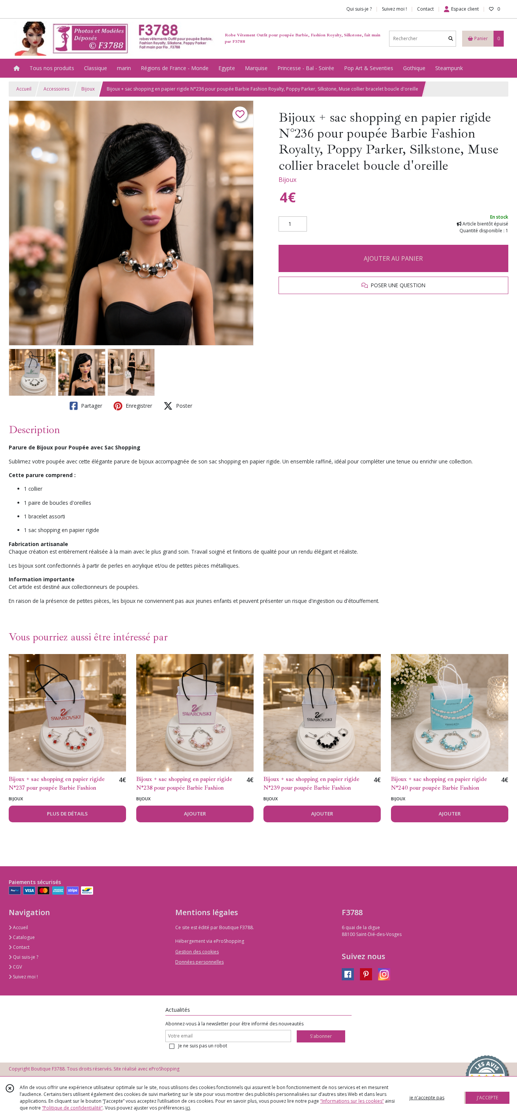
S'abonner (321, 1036)
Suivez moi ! (25, 976)
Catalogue (23, 937)
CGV (17, 967)
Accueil (23, 89)
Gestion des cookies (197, 951)
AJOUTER (195, 813)
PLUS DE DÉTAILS (67, 813)
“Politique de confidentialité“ (72, 1108)
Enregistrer (138, 405)
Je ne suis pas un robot (202, 1045)
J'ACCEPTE (487, 1097)
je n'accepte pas (427, 1097)
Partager (90, 405)
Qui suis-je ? (25, 957)
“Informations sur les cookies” (352, 1101)
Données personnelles (199, 962)
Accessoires (56, 89)
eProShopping (164, 1069)
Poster (183, 405)
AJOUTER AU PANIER (393, 258)
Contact (425, 9)
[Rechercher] (451, 38)
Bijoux (88, 89)
